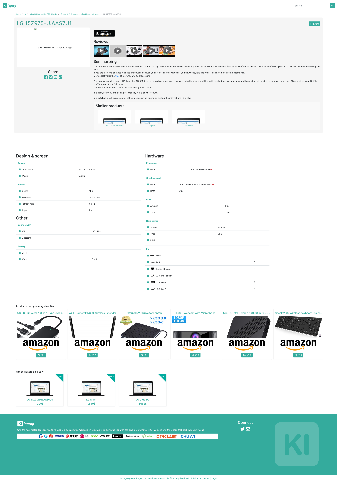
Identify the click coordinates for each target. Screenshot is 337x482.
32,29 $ (298, 355)
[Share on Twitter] (51, 78)
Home (18, 14)
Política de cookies (200, 478)
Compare (314, 23)
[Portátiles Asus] (105, 436)
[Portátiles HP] (46, 436)
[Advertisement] (168, 144)
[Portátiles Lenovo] (117, 436)
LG (25, 14)
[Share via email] (55, 78)
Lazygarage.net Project (131, 478)
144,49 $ (247, 355)
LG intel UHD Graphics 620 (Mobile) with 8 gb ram (80, 14)
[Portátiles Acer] (94, 436)
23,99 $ (143, 355)
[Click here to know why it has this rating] (211, 169)
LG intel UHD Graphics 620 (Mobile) (43, 14)
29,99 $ (41, 355)
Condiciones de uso (155, 478)
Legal (214, 478)
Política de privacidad (178, 478)
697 (117, 76)
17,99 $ (92, 355)
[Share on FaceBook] (46, 78)
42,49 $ (195, 355)
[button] (22, 47)
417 (117, 87)
